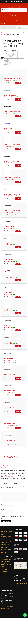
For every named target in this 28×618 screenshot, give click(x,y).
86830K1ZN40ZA (8, 457)
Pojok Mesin (4, 547)
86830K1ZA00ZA (8, 392)
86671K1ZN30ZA (8, 376)
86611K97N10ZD (8, 294)
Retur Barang (4, 568)
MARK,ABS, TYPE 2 (9, 309)
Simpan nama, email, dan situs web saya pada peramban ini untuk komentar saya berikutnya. (13, 517)
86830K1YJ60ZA (8, 425)
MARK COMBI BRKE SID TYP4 (12, 177)
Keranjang (26, 3)
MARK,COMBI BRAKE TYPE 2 (12, 144)
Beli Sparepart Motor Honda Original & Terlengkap (6, 550)
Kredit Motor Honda (6, 546)
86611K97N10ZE (8, 228)
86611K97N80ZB (8, 212)
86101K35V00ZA (8, 97)
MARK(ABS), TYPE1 (9, 226)
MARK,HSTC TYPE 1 (9, 374)
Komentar (4, 491)
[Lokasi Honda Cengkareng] (20, 568)
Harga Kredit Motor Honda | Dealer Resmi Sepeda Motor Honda (14, 7)
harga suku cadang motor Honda (14, 476)
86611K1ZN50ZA (8, 327)
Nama (3, 504)
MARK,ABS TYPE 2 (9, 243)
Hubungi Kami (4, 563)
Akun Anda (19, 3)
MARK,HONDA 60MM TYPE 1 (12, 111)
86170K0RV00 (7, 130)
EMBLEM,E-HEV (8, 358)
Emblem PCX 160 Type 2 (10, 456)
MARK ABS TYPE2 (9, 292)
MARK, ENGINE (8, 128)
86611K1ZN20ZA (8, 146)
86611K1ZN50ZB (8, 343)
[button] (1, 24)
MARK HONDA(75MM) (10, 95)
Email (3, 509)
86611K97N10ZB (8, 277)
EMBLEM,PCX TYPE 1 (9, 390)
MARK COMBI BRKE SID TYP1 (12, 194)
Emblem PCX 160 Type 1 (10, 440)
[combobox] (14, 10)
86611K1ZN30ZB (8, 261)
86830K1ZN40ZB (8, 442)
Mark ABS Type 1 (8, 342)
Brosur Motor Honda (6, 536)
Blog (2, 534)
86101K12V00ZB (8, 80)
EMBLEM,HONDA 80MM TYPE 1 (12, 78)
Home (2, 32)
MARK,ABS (7, 325)
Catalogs (8, 32)
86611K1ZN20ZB (8, 163)
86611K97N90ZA (8, 310)
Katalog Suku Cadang (6, 544)
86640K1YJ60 (7, 360)
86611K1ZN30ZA (8, 244)
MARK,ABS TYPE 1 (9, 259)
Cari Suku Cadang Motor (6, 27)
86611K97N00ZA (8, 179)
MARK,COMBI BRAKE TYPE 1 (12, 161)
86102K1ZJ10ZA (8, 113)
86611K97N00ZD (8, 196)
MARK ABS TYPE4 (9, 276)
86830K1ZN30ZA (8, 409)
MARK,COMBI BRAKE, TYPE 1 (12, 210)
